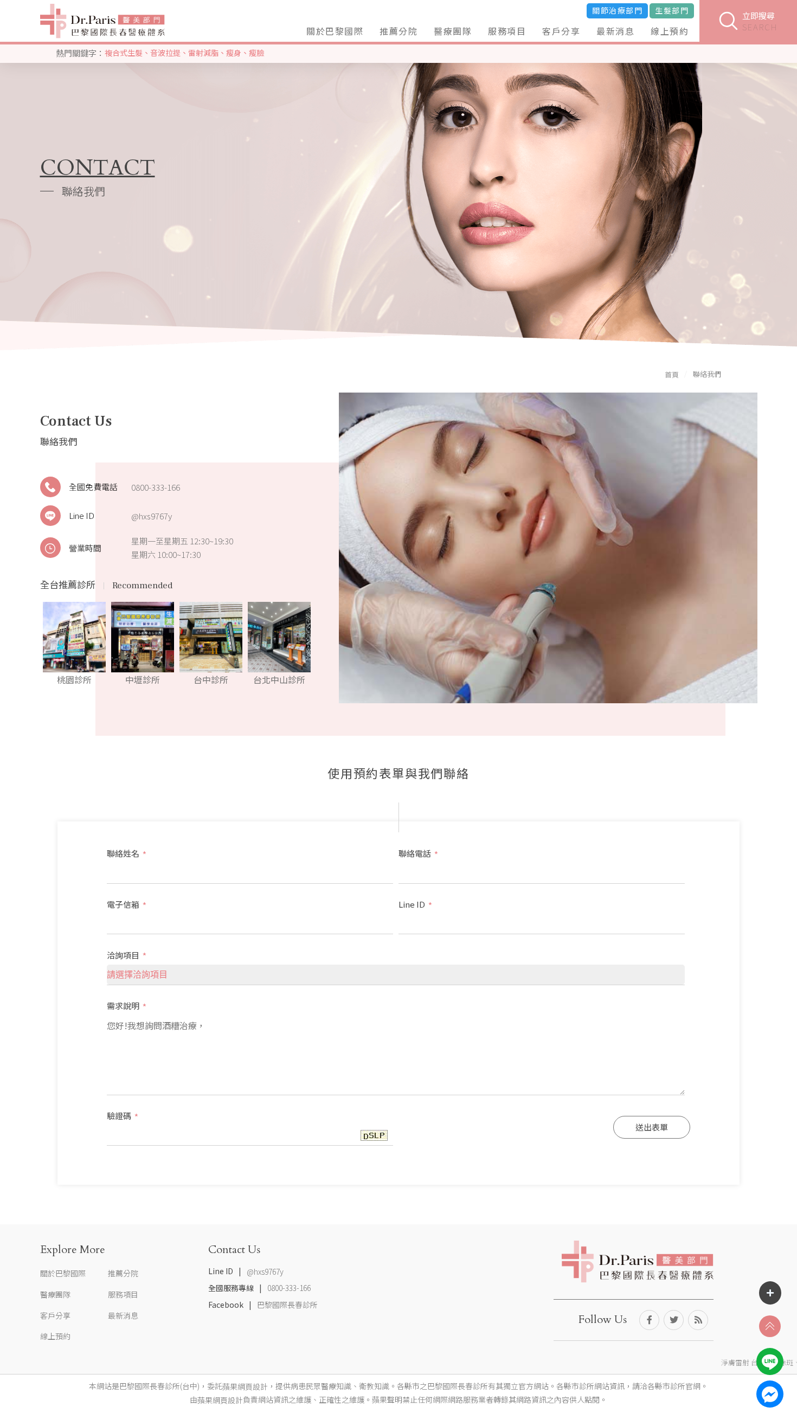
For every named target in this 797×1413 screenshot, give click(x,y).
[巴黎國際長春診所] (102, 21)
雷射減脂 (203, 52)
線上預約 (670, 30)
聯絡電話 (418, 853)
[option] (74, 644)
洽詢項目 (127, 955)
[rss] (698, 1320)
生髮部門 (672, 10)
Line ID (81, 515)
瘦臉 (256, 52)
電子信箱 (127, 904)
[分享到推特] (674, 1320)
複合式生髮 (124, 52)
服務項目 (507, 30)
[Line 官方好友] (769, 1361)
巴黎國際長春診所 (287, 1305)
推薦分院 (398, 30)
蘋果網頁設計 (245, 1387)
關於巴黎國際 (334, 30)
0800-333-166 (155, 487)
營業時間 (85, 548)
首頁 (672, 374)
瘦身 (233, 52)
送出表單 (651, 1127)
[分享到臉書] (649, 1320)
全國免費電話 (93, 486)
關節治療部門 (617, 10)
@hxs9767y (151, 516)
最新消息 (615, 30)
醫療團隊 (453, 30)
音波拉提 (165, 52)
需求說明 (127, 1005)
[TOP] (770, 1326)
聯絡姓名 (127, 853)
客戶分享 (561, 30)
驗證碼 (123, 1115)
